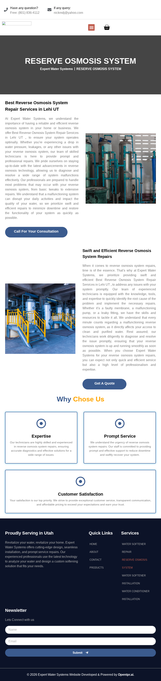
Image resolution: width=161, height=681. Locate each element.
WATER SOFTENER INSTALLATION (134, 579)
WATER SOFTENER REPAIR (134, 548)
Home (93, 544)
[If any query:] (49, 10)
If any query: (62, 8)
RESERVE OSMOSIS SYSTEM (134, 563)
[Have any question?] (6, 10)
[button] (91, 27)
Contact (96, 559)
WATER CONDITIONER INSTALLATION (135, 595)
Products (97, 567)
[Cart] (107, 27)
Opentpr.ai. (126, 674)
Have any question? (24, 8)
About (94, 551)
